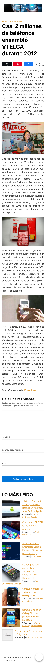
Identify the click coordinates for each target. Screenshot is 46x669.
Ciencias (38, 637)
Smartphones (7, 584)
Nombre (6, 437)
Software (26, 517)
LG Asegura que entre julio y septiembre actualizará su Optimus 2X (30, 571)
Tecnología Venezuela (13, 21)
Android (37, 514)
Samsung (39, 598)
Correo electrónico (13, 450)
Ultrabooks (27, 535)
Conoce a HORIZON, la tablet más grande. (33, 525)
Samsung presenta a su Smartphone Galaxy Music (33, 592)
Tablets (34, 517)
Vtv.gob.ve (30, 390)
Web (4, 463)
